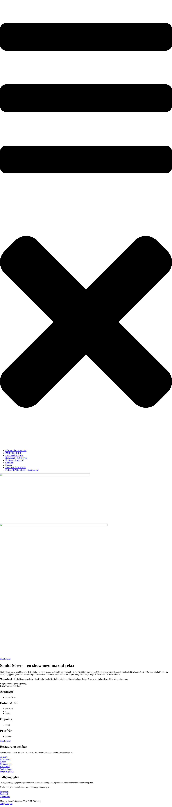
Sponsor (8, 465)
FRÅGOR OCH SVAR (15, 467)
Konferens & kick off (14, 460)
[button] (86, 223)
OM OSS (9, 463)
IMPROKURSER (13, 453)
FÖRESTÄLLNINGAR (15, 450)
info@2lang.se (6, 803)
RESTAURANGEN (14, 455)
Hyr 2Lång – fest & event (16, 458)
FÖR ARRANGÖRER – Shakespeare (21, 470)
